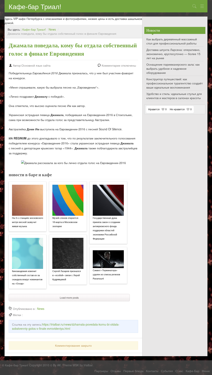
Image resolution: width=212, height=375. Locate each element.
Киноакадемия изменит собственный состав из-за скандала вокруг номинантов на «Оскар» (27, 277)
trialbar (88, 365)
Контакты (152, 371)
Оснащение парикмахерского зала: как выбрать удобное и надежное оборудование (173, 68)
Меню (206, 371)
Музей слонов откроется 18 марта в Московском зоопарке (65, 222)
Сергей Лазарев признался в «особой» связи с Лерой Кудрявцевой (66, 275)
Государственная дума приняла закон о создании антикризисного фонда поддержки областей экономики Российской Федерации (106, 228)
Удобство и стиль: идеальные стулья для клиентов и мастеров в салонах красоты (174, 96)
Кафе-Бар (192, 371)
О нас (179, 371)
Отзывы (116, 371)
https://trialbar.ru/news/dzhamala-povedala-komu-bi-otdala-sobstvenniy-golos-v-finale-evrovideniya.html (65, 326)
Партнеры (101, 371)
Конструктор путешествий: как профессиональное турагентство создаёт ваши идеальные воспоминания (174, 83)
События (167, 371)
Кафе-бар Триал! (35, 6)
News (52, 29)
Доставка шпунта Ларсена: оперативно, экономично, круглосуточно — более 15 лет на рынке (173, 54)
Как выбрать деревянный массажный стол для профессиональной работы (171, 41)
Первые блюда (133, 371)
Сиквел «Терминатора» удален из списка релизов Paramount (106, 274)
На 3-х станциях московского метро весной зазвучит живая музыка (27, 222)
